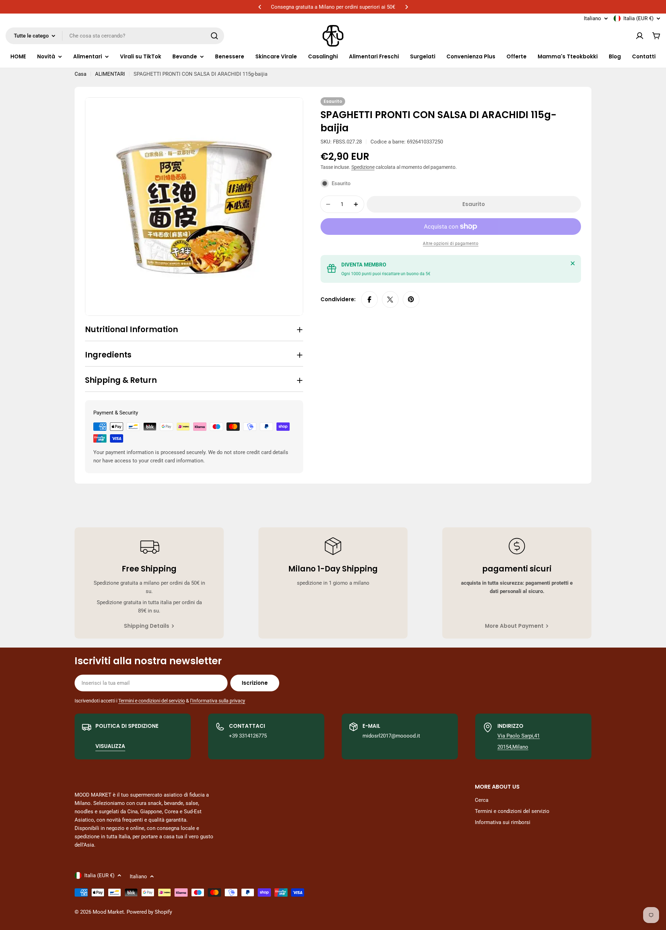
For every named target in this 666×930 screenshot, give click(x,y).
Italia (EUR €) (638, 18)
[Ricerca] (214, 36)
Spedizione (363, 167)
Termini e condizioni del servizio (151, 700)
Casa (80, 74)
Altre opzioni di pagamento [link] (450, 243)
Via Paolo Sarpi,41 (518, 736)
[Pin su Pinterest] (411, 299)
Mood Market (108, 912)
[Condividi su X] (390, 299)
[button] (260, 7)
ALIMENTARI (110, 74)
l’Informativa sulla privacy (217, 700)
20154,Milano (512, 747)
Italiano (592, 18)
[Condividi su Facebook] (369, 299)
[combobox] (115, 35)
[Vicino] (572, 263)
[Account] (639, 36)
